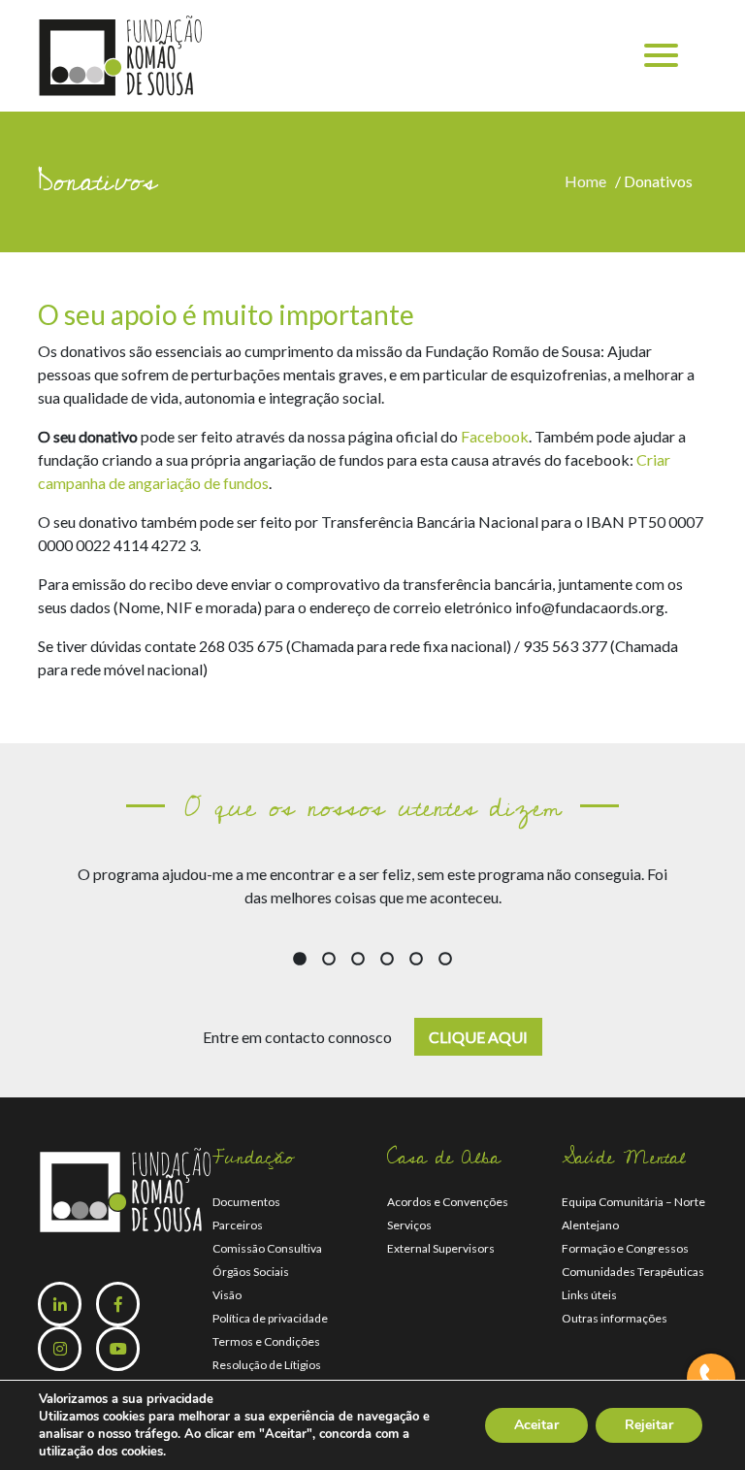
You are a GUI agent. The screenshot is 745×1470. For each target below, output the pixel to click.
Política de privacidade (270, 1318)
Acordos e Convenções (447, 1201)
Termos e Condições (266, 1341)
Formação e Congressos (625, 1248)
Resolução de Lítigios (266, 1364)
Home (588, 181)
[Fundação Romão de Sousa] (120, 54)
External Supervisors (441, 1248)
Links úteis (589, 1295)
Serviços (409, 1225)
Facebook (495, 436)
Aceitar (536, 1425)
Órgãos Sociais (250, 1271)
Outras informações (614, 1318)
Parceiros (237, 1225)
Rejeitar (649, 1425)
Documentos (246, 1201)
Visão (227, 1295)
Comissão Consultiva (267, 1248)
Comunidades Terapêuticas (633, 1271)
